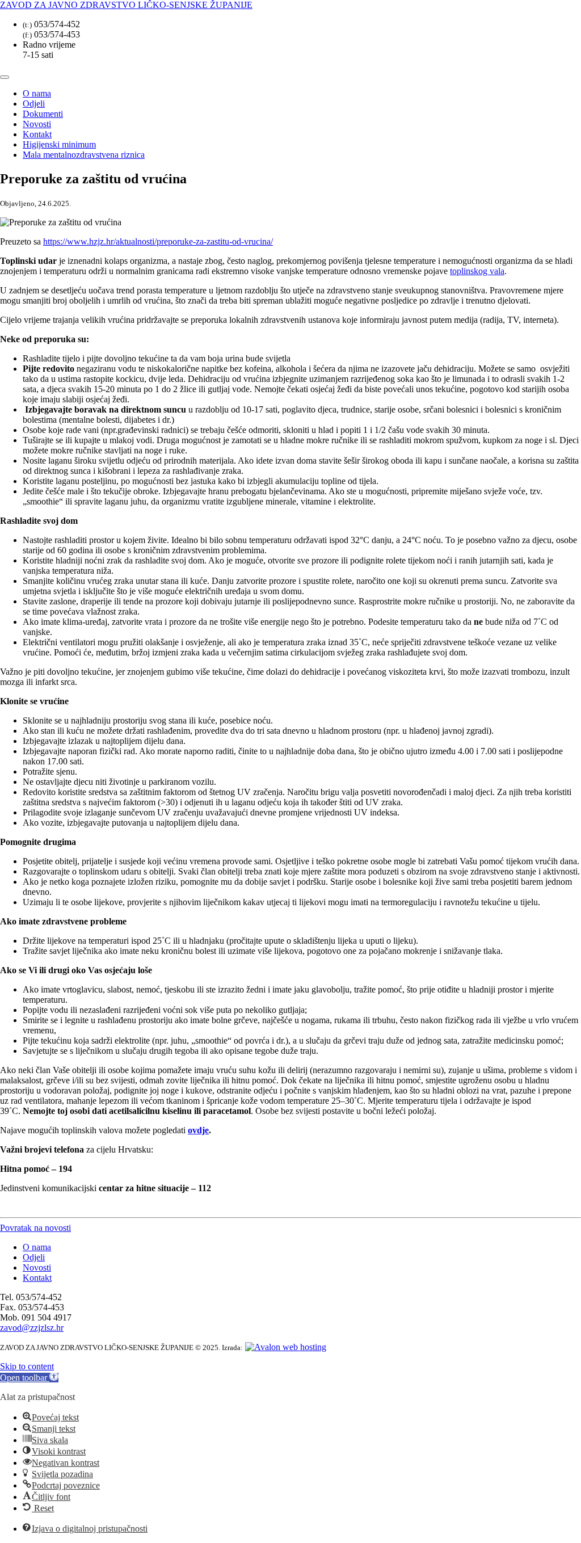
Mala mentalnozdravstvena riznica (84, 154)
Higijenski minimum (59, 144)
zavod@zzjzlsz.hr (32, 1327)
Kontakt (37, 134)
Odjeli (34, 103)
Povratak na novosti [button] (35, 1228)
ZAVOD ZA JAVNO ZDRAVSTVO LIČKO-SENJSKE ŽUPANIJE (126, 5)
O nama (37, 93)
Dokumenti (43, 114)
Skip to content (27, 1366)
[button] (29, 1377)
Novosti (37, 124)
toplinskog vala (477, 271)
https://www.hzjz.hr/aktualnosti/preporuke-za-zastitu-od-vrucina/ (158, 241)
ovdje (198, 1130)
